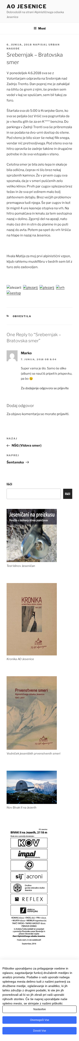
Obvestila (22, 316)
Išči (9, 484)
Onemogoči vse (39, 1020)
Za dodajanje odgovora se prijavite (45, 388)
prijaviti (62, 414)
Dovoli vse (39, 1030)
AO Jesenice (27, 6)
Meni (42, 28)
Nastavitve (39, 1009)
